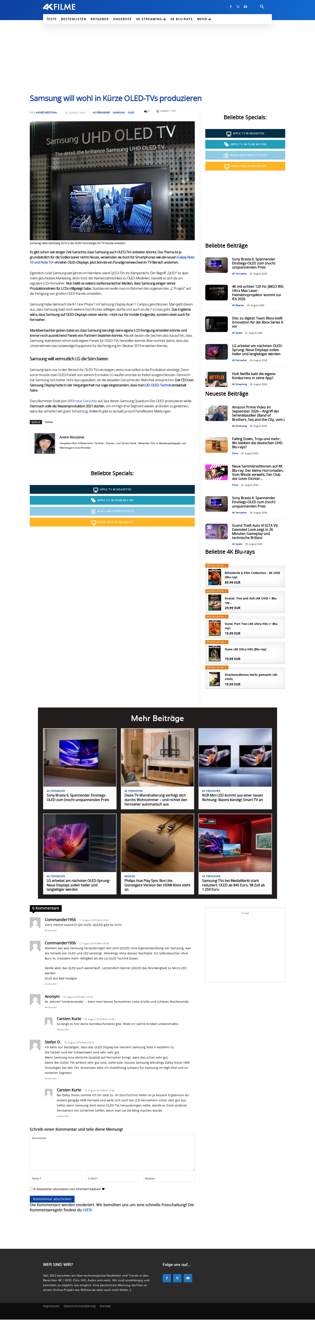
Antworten (51, 930)
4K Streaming (239, 384)
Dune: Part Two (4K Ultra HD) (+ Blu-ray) (251, 626)
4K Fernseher (101, 112)
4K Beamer (238, 305)
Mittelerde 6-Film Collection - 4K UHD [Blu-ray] (252, 575)
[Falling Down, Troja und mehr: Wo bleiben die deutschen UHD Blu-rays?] (216, 445)
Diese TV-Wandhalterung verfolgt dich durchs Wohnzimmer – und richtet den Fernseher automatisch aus (155, 800)
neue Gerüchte (86, 401)
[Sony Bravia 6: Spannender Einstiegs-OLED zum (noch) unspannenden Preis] (216, 265)
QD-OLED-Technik (158, 385)
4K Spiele (237, 333)
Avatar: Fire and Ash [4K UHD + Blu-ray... (251, 600)
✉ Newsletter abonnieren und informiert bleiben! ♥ (69, 1189)
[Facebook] (230, 6)
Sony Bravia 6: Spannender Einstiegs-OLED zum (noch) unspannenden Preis (253, 263)
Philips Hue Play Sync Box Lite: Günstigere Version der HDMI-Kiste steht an (157, 885)
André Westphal (46, 112)
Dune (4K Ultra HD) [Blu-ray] (245, 649)
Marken (129, 876)
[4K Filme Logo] (65, 7)
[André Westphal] (44, 443)
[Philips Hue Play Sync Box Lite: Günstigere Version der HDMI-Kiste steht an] (157, 843)
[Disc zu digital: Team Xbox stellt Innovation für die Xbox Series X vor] (216, 324)
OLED (131, 112)
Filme (235, 453)
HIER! (87, 1210)
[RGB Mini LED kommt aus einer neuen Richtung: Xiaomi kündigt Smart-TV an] (235, 758)
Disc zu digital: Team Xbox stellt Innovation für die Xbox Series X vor (257, 322)
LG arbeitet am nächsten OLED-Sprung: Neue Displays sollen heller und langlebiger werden (257, 350)
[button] (262, 7)
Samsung (119, 112)
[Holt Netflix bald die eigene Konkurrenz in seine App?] (216, 379)
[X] (238, 6)
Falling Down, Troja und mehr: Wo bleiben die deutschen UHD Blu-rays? (257, 443)
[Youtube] (245, 6)
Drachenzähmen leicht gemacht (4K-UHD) (251, 677)
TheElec (49, 422)
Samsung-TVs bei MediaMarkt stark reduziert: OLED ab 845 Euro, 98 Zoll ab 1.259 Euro (233, 885)
